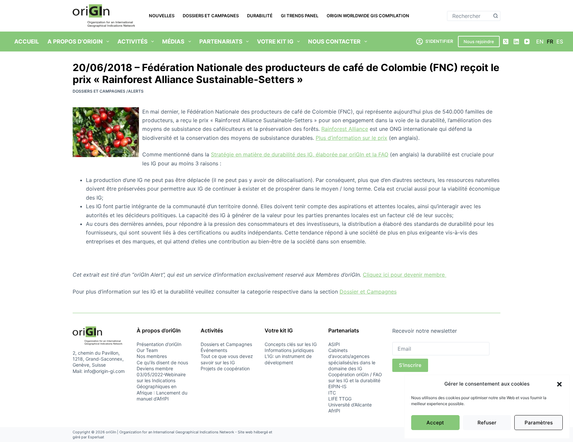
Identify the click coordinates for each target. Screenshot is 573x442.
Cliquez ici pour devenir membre (404, 274)
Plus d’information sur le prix (351, 137)
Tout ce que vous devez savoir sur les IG (227, 359)
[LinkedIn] (516, 41)
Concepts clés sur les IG (291, 344)
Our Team (147, 350)
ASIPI (334, 344)
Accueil (26, 41)
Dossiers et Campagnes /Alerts (108, 91)
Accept (435, 422)
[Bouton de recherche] (495, 16)
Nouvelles (161, 15)
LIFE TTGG (339, 398)
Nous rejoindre (479, 41)
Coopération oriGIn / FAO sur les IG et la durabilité (355, 377)
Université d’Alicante (350, 404)
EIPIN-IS (337, 386)
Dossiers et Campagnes (211, 15)
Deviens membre (155, 368)
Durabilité (260, 15)
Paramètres (539, 422)
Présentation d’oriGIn (159, 344)
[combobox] (469, 16)
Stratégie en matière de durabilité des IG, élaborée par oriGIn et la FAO (299, 154)
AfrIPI (334, 410)
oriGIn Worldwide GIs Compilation (368, 15)
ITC (332, 393)
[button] (559, 384)
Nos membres (152, 356)
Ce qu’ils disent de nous (162, 362)
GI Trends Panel (299, 15)
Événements (214, 350)
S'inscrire (410, 365)
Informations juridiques (289, 350)
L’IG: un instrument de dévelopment (288, 359)
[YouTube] (527, 41)
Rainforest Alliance (344, 129)
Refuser (487, 422)
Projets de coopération (225, 368)
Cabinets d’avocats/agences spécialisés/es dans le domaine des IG (351, 359)
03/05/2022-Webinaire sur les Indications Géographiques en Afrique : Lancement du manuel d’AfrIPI (162, 386)
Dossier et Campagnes (368, 291)
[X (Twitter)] (505, 41)
